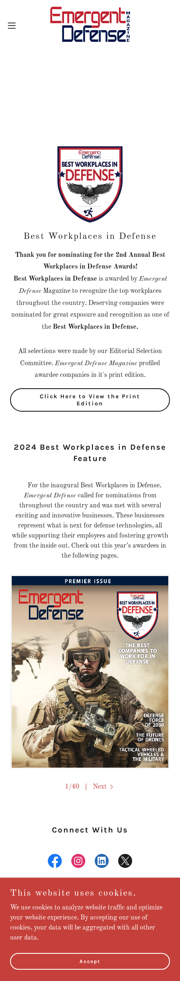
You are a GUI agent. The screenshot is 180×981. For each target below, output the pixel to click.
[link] (90, 25)
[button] (16, 25)
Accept (90, 961)
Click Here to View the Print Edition (90, 400)
